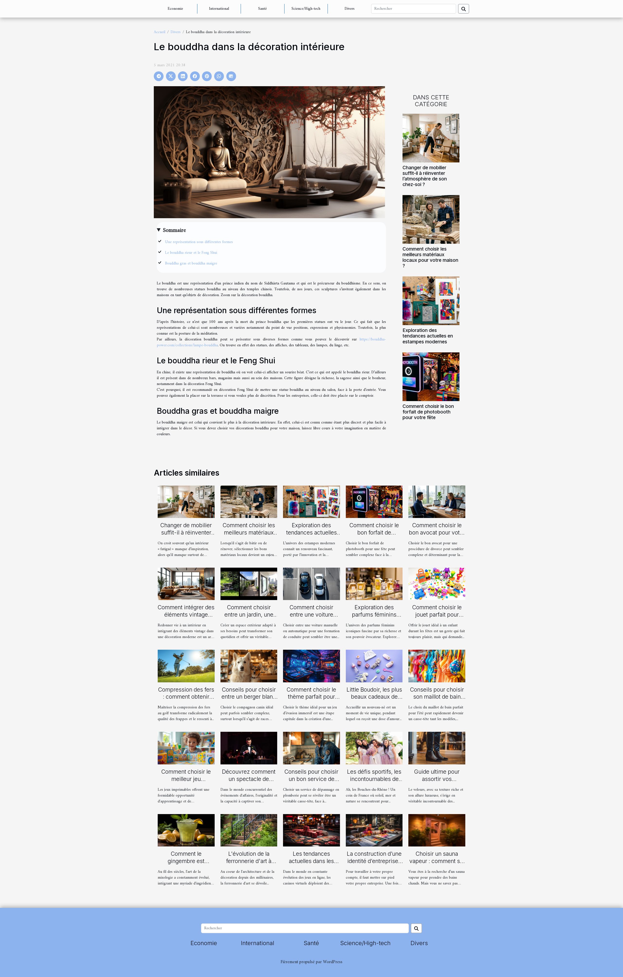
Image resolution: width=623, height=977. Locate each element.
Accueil (159, 32)
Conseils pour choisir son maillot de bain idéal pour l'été (437, 697)
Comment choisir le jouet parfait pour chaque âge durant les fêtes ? (437, 618)
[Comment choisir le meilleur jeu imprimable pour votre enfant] (186, 748)
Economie (175, 8)
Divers (350, 8)
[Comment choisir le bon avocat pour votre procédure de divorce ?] (436, 501)
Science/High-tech (306, 8)
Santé (262, 8)
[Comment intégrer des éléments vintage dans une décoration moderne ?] (186, 583)
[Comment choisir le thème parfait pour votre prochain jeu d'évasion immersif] (311, 665)
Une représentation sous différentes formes (199, 242)
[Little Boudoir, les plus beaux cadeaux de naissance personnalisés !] (374, 665)
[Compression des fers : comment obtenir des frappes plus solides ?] (186, 665)
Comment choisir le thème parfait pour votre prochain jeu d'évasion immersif (311, 700)
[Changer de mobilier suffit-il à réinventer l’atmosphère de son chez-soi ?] (431, 138)
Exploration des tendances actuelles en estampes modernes (428, 335)
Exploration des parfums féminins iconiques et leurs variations (374, 618)
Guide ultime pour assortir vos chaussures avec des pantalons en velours (437, 782)
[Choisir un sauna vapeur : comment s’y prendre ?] (436, 830)
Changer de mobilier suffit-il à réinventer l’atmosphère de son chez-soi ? (425, 176)
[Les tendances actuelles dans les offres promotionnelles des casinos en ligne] (311, 830)
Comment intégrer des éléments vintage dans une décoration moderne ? (186, 618)
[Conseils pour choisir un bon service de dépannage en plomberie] (311, 748)
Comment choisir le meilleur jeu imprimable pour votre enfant (186, 782)
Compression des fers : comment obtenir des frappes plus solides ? (186, 700)
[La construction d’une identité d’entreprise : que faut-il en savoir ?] (374, 830)
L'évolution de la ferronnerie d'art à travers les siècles (249, 861)
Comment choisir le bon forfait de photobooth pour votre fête (428, 411)
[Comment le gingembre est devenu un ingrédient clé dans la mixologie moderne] (186, 830)
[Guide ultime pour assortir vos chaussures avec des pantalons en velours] (436, 748)
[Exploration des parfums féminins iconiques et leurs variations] (374, 583)
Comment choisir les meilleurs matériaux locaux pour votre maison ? (430, 257)
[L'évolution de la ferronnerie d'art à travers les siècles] (248, 830)
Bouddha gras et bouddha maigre (191, 263)
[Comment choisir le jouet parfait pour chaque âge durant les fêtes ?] (436, 583)
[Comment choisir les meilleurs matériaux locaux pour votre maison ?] (431, 219)
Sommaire (174, 230)
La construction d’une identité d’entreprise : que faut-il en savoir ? (374, 861)
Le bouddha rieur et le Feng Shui (191, 252)
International (219, 8)
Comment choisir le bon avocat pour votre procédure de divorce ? (437, 536)
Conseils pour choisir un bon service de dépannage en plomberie (311, 782)
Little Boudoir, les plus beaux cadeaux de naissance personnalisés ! (374, 700)
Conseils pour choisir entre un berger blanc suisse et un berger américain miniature (248, 700)
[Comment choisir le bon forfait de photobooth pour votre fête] (431, 376)
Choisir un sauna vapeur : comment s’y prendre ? (437, 861)
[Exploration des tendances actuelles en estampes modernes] (431, 300)
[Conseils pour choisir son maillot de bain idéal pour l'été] (436, 665)
